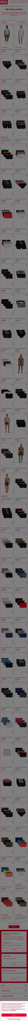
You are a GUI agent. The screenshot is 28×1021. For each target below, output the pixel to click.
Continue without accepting (14, 1018)
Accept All (14, 1015)
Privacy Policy (5, 1010)
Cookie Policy (13, 1010)
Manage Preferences (16, 1009)
